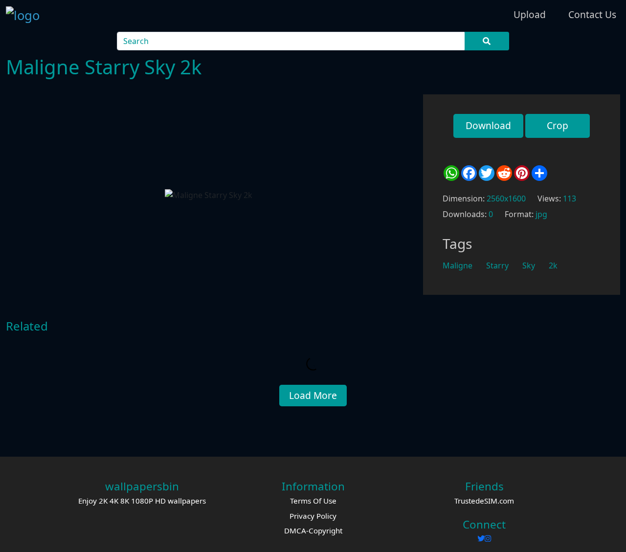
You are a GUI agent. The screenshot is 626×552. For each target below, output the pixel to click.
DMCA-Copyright (313, 530)
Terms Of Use (313, 501)
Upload (530, 14)
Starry (497, 265)
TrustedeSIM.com (484, 501)
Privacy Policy (313, 516)
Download (488, 125)
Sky (528, 265)
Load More (313, 395)
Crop (557, 125)
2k (553, 265)
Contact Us (592, 14)
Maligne (457, 265)
